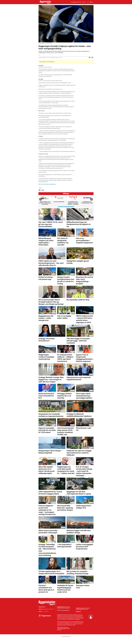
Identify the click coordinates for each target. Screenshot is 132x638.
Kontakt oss (78, 611)
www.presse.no (77, 619)
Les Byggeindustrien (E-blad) (76, 2)
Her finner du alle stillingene (66, 206)
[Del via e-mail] (92, 57)
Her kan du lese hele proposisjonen (47, 184)
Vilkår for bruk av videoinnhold (62, 627)
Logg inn (83, 2)
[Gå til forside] (45, 2)
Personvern (59, 629)
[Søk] (88, 2)
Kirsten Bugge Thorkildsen (85, 608)
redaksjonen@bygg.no (65, 610)
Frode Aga (68, 606)
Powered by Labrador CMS (66, 636)
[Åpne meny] (91, 2)
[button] (40, 199)
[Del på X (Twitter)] (91, 57)
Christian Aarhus (67, 607)
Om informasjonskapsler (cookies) (63, 628)
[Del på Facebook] (89, 57)
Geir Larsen (86, 609)
